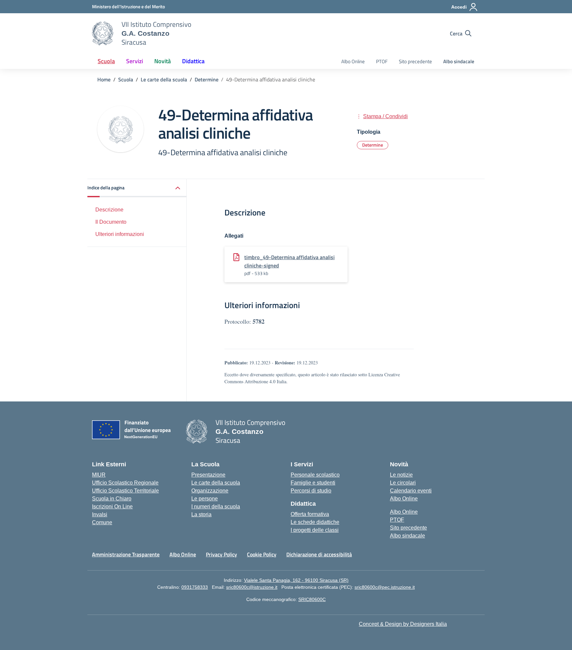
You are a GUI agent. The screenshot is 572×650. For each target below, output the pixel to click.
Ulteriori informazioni (119, 234)
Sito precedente (415, 61)
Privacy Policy (221, 554)
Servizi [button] (134, 61)
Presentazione (208, 475)
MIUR (99, 475)
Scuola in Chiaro (111, 498)
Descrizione (109, 209)
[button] (137, 188)
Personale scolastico (315, 475)
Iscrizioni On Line (112, 506)
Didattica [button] (193, 61)
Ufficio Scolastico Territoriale (125, 490)
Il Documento (110, 221)
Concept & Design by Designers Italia (403, 624)
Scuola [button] (106, 61)
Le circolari (403, 483)
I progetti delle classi (315, 530)
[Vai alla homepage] (102, 33)
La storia (201, 514)
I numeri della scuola (215, 506)
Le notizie (401, 475)
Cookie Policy (261, 554)
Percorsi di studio (311, 490)
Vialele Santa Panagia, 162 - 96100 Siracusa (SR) (296, 580)
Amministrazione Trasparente (126, 554)
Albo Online (353, 61)
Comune (102, 522)
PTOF (382, 61)
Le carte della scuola (215, 483)
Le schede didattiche (315, 522)
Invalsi (99, 514)
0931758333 (194, 587)
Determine (372, 144)
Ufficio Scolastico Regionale (125, 483)
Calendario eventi (411, 490)
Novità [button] (162, 61)
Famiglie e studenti (313, 483)
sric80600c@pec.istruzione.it (385, 587)
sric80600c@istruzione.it (251, 587)
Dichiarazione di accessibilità (319, 554)
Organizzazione (209, 490)
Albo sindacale (458, 61)
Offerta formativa (310, 514)
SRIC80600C (312, 599)
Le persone (204, 498)
